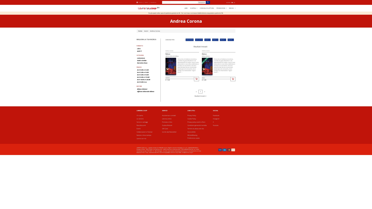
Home (140, 31)
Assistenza (153, 2)
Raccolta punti (141, 125)
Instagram (216, 119)
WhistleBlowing (192, 135)
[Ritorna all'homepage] (149, 8)
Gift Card (165, 129)
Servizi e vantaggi (142, 122)
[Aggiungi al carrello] (196, 79)
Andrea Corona (169, 51)
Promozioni (221, 8)
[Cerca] (208, 2)
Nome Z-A (215, 40)
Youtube (215, 125)
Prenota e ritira (167, 122)
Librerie (140, 2)
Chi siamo (140, 115)
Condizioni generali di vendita (197, 125)
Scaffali (193, 8)
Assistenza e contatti (169, 115)
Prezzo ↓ (230, 40)
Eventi (146, 2)
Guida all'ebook (167, 125)
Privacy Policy (191, 115)
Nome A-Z (207, 40)
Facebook (216, 115)
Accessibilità (191, 132)
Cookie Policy (191, 119)
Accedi (228, 2)
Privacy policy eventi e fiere (196, 122)
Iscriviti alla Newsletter (169, 132)
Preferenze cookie (193, 138)
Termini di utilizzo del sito (195, 129)
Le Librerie (140, 119)
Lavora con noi (141, 138)
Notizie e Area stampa (144, 135)
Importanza (189, 40)
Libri (186, 8)
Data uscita (199, 40)
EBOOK (232, 8)
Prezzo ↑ (223, 40)
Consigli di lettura (207, 8)
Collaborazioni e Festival (144, 132)
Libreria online (166, 119)
